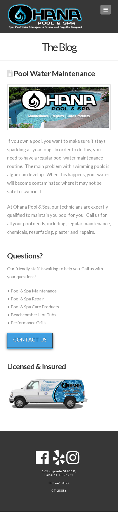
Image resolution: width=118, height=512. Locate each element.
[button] (105, 10)
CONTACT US (30, 339)
